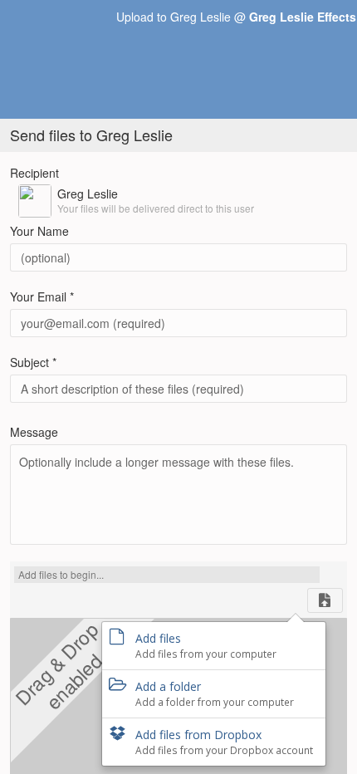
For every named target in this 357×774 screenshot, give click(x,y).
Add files (205, 645)
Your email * (42, 296)
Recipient (34, 172)
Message (34, 432)
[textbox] (178, 491)
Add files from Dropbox (224, 742)
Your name (39, 231)
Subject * (33, 362)
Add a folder (214, 693)
